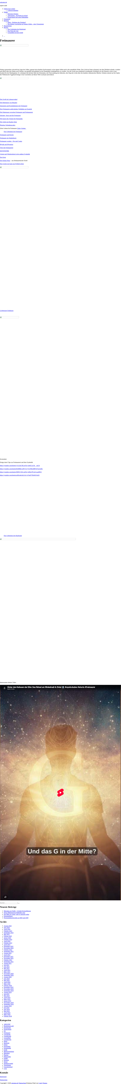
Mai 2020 (7, 980)
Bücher (6, 27)
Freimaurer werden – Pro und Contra (11, 141)
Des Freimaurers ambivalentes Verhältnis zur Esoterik (16, 109)
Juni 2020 (7, 979)
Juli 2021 (6, 965)
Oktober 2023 (8, 943)
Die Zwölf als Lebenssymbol (8, 99)
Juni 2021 (7, 967)
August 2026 (8, 926)
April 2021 (7, 970)
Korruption (7, 1046)
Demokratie (7, 1027)
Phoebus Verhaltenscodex (7, 125)
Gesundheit (7, 1038)
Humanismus (8, 26)
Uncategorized (8, 1067)
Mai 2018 (7, 1011)
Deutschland (7, 1029)
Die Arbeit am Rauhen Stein (8, 122)
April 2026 (7, 929)
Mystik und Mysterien (6, 144)
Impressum (3, 1076)
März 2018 (7, 1014)
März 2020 (7, 984)
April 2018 (7, 1013)
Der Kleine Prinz (5, 160)
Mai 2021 (7, 968)
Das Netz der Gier (13, 31)
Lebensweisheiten (13, 10)
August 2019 (8, 992)
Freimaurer (7, 19)
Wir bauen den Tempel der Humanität (11, 119)
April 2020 (7, 982)
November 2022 (9, 948)
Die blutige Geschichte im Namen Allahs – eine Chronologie (26, 24)
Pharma (6, 1055)
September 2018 (9, 1004)
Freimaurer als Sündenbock (8, 138)
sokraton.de (3, 2)
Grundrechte (7, 1039)
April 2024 (7, 941)
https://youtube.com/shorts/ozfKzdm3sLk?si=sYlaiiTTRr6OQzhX (20, 475)
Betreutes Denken (13, 14)
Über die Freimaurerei (6, 148)
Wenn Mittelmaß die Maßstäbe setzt (14, 913)
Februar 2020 (8, 985)
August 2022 (8, 953)
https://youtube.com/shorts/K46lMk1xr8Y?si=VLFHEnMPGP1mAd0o (21, 469)
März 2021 (7, 972)
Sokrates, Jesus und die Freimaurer (10, 115)
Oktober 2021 (8, 960)
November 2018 (9, 1002)
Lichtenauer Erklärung (6, 310)
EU (5, 1031)
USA (5, 1068)
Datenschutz (3, 1080)
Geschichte (7, 1034)
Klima (5, 1045)
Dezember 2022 (8, 946)
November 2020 (9, 973)
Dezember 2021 (8, 956)
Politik (6, 12)
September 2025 (9, 932)
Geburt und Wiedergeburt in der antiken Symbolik (15, 154)
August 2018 (8, 1006)
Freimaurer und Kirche (7, 135)
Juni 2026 (7, 927)
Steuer (6, 1062)
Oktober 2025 (8, 931)
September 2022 (9, 951)
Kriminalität (7, 1048)
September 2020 (9, 975)
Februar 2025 (8, 936)
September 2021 (9, 961)
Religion (6, 21)
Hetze (5, 1041)
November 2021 (9, 958)
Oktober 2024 (8, 939)
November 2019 (9, 989)
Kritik (5, 1050)
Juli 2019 (6, 994)
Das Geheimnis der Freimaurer (13, 131)
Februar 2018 (8, 1016)
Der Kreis (3, 157)
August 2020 (8, 977)
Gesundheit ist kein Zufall (15, 32)
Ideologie (6, 1043)
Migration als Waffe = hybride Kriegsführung (17, 911)
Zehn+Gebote (21, 128)
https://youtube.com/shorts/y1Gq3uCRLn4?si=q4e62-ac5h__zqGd (20, 465)
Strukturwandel (8, 1063)
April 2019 (7, 997)
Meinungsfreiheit (9, 1051)
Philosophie (7, 1056)
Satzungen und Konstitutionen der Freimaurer (13, 106)
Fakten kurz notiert (9, 9)
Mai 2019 (7, 996)
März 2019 (7, 999)
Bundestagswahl (9, 1026)
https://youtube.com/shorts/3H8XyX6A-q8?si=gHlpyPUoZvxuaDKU (21, 472)
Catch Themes (43, 1083)
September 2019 (9, 990)
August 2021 (8, 963)
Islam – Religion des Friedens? (17, 22)
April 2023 (7, 944)
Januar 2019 (7, 1001)
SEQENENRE (4, 151)
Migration (7, 1053)
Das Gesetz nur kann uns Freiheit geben (12, 164)
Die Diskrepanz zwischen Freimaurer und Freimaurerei (16, 112)
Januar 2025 (7, 938)
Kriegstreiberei (8, 916)
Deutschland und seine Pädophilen (18, 17)
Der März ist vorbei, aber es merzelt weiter (16, 914)
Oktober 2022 (8, 950)
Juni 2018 (7, 1009)
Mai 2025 (7, 934)
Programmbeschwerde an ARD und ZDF (16, 918)
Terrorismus (7, 1065)
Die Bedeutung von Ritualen (8, 102)
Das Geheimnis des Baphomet (17, 29)
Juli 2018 (6, 1008)
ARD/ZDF (7, 1024)
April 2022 (7, 955)
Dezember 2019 (8, 987)
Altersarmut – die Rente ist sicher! (18, 15)
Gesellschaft (7, 1036)
